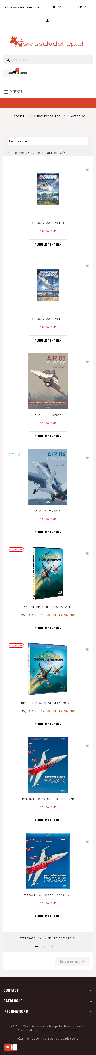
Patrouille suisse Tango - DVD (48, 798)
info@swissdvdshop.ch (21, 7)
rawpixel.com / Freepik (58, 1030)
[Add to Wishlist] (87, 169)
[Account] (49, 21)
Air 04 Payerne (48, 511)
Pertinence (48, 141)
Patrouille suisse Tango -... (48, 895)
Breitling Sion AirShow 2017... (48, 702)
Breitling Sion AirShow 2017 (48, 606)
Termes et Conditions (61, 1038)
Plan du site (28, 1038)
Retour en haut (73, 961)
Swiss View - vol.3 (48, 223)
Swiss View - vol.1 (48, 319)
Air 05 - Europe (48, 415)
